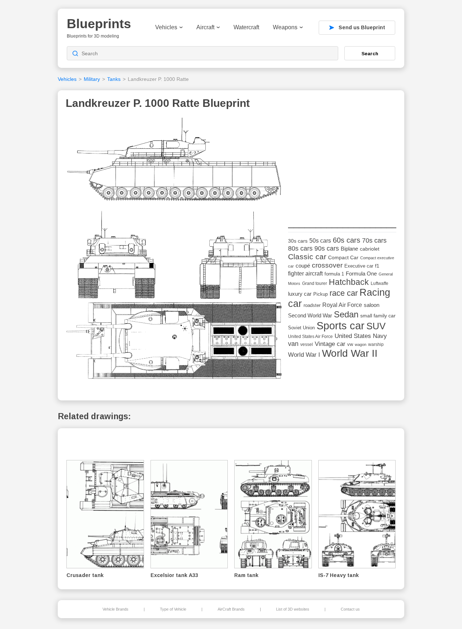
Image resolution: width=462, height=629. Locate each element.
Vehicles (166, 27)
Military (92, 79)
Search (370, 53)
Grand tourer (314, 283)
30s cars (298, 241)
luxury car (299, 294)
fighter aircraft (305, 273)
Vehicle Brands (115, 609)
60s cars (346, 240)
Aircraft (205, 27)
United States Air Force (310, 336)
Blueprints (99, 23)
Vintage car (330, 343)
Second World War (310, 315)
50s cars (320, 241)
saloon (371, 305)
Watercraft (246, 27)
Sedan (346, 314)
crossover (327, 265)
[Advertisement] (342, 163)
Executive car (358, 266)
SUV (375, 326)
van (293, 343)
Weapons (285, 27)
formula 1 (334, 274)
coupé (303, 266)
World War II (350, 353)
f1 (377, 266)
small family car (378, 315)
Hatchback (349, 282)
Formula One (361, 273)
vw (350, 344)
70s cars (374, 240)
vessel (306, 344)
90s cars (326, 248)
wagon (360, 344)
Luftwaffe (379, 283)
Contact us (350, 609)
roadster (312, 305)
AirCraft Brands (231, 609)
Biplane (349, 249)
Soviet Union (301, 327)
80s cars (300, 248)
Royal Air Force (342, 305)
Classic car (307, 256)
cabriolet (369, 249)
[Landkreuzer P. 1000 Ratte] (174, 251)
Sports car (341, 325)
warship (376, 344)
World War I (304, 354)
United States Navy (361, 336)
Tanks (114, 79)
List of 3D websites (292, 609)
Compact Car (343, 257)
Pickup (320, 294)
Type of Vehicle (173, 609)
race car (344, 293)
